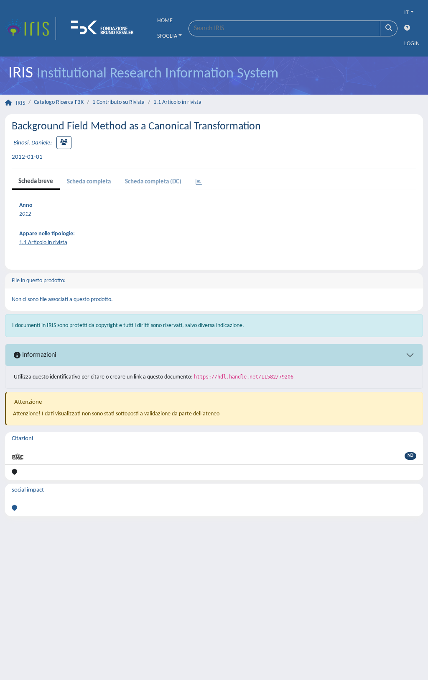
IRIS (20, 103)
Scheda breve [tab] (35, 181)
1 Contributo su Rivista (118, 102)
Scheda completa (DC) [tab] (153, 182)
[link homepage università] (105, 28)
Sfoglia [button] (167, 36)
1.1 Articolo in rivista (177, 102)
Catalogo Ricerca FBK (59, 102)
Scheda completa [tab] (89, 182)
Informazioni (38, 355)
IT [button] (406, 13)
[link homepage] (30, 28)
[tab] (199, 183)
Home (165, 21)
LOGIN (412, 44)
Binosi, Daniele (31, 143)
